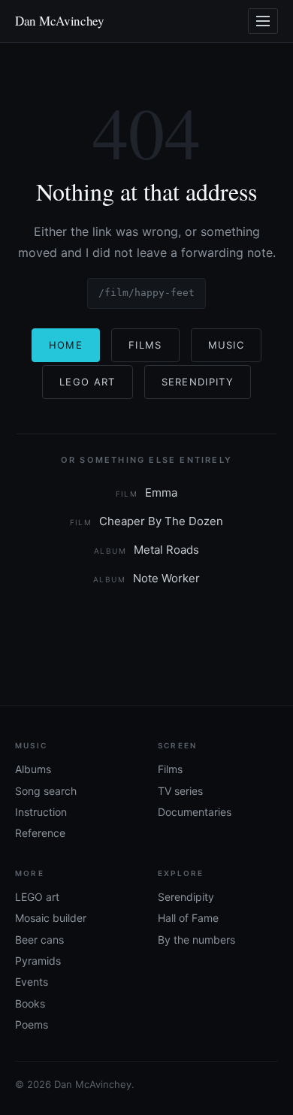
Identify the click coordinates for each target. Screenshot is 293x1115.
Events (31, 981)
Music (226, 345)
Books (30, 1003)
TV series (180, 790)
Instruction (41, 811)
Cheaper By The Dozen (147, 521)
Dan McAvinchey (59, 20)
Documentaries (194, 811)
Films (145, 345)
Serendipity (198, 382)
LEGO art (37, 896)
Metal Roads (146, 549)
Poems (31, 1024)
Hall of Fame (188, 917)
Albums (33, 769)
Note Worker (146, 578)
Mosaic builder (50, 917)
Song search (46, 790)
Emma (147, 492)
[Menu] (263, 21)
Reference (40, 832)
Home (66, 345)
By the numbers (196, 939)
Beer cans (39, 939)
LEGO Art (87, 382)
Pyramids (38, 960)
